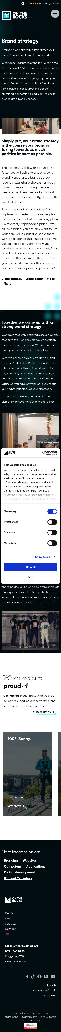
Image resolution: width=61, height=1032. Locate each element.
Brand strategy (12, 279)
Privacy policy (28, 1017)
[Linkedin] (53, 976)
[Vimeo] (46, 976)
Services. (10, 923)
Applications (35, 866)
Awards (51, 985)
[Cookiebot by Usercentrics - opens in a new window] (43, 453)
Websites (30, 860)
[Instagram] (26, 976)
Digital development (19, 872)
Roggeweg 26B (14, 956)
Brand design (35, 279)
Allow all (30, 566)
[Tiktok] (33, 976)
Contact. (10, 929)
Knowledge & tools (44, 990)
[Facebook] (39, 976)
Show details (42, 556)
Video (51, 279)
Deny (30, 576)
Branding (11, 860)
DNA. (8, 918)
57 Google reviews (51, 4)
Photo (7, 283)
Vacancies (49, 995)
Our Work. (11, 913)
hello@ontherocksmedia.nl (22, 946)
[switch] (52, 522)
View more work (43, 711)
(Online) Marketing (18, 878)
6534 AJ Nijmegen (16, 961)
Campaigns (13, 866)
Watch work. (16, 806)
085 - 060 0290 (15, 951)
